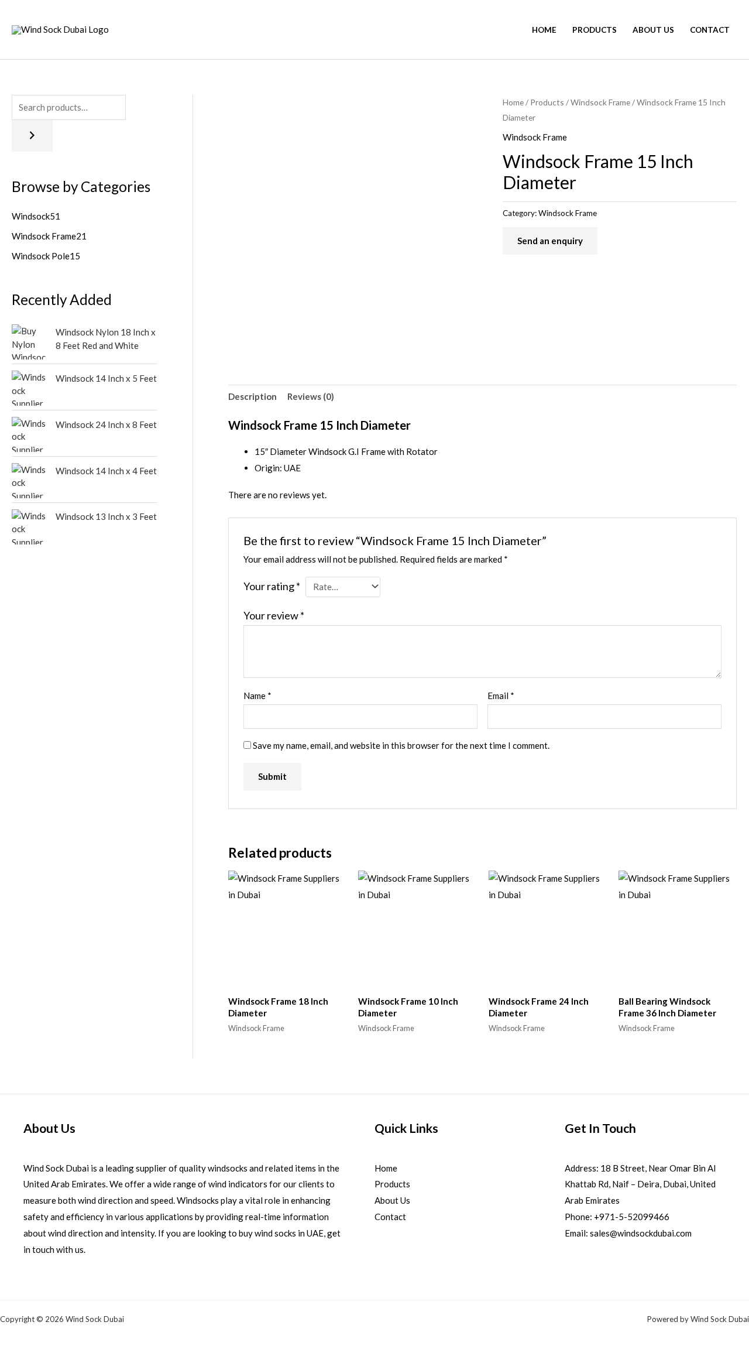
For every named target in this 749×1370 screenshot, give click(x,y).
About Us (653, 30)
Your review (273, 615)
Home (544, 30)
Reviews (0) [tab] (310, 396)
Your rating (271, 586)
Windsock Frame (600, 102)
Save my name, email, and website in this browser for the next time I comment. (401, 745)
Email (500, 695)
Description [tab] (252, 396)
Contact (710, 30)
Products (594, 30)
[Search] (32, 136)
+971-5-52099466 (631, 1216)
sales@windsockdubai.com (641, 1233)
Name (257, 695)
